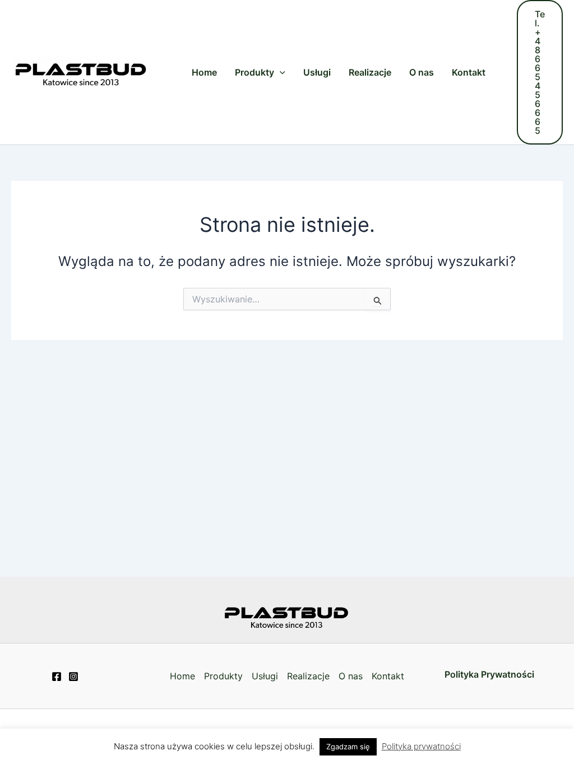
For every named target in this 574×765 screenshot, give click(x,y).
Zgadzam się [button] (348, 746)
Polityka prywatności (421, 746)
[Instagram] (73, 676)
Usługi (317, 72)
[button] (540, 72)
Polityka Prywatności (489, 674)
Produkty (254, 72)
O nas (421, 72)
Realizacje (370, 72)
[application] (279, 72)
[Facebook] (57, 676)
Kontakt (468, 72)
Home (204, 72)
